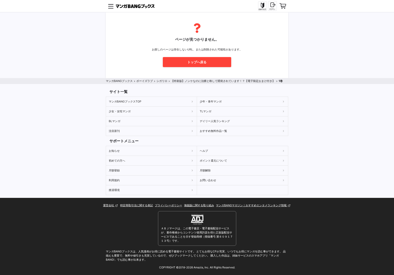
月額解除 (205, 170)
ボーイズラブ (144, 81)
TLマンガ (205, 111)
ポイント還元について (213, 160)
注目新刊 (114, 131)
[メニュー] (111, 6)
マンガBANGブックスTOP (125, 101)
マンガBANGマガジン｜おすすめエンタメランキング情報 (251, 205)
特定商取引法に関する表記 (136, 205)
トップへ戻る (197, 62)
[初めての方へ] (262, 6)
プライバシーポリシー (168, 205)
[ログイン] (272, 6)
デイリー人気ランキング (215, 121)
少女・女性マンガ (120, 111)
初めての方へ (117, 160)
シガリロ (161, 81)
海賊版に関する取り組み (199, 205)
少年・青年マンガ (211, 101)
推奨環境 (114, 190)
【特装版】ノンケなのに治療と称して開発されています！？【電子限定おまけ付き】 (223, 81)
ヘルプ (204, 150)
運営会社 (109, 205)
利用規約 (114, 180)
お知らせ (114, 150)
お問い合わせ (208, 180)
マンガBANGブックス (119, 81)
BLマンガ (114, 121)
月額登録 (114, 170)
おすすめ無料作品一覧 (213, 131)
